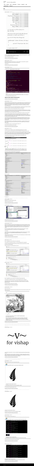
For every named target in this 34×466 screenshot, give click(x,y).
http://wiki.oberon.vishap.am (9, 316)
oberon (25, 389)
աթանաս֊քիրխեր (10, 324)
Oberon (10, 100)
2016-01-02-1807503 (7, 101)
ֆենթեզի (6, 325)
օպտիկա (28, 324)
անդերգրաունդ (16, 324)
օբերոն (7, 59)
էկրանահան (23, 100)
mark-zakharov (27, 323)
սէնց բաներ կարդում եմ (8, 61)
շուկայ (6, 127)
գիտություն (16, 325)
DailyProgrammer (7, 100)
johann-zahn (10, 323)
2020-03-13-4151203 (7, 60)
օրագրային (7, 222)
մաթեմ (20, 389)
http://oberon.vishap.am (21, 352)
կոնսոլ (20, 462)
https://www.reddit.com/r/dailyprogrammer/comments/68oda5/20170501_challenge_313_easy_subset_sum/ (17, 94)
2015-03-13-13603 (7, 239)
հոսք (4, 4)
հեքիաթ (26, 325)
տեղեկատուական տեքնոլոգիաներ (19, 261)
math (7, 390)
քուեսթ (25, 261)
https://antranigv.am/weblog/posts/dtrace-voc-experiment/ (13, 55)
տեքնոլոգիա (8, 66)
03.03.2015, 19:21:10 (19, 293)
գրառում (6, 200)
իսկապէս (16, 238)
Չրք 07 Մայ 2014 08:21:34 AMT (22, 419)
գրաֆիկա (17, 389)
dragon (6, 323)
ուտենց (24, 462)
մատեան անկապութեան (11, 2)
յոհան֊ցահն (9, 325)
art (21, 323)
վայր (26, 4)
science (23, 323)
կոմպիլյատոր (13, 462)
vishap (23, 389)
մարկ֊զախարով (22, 325)
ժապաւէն (7, 4)
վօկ (8, 59)
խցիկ (11, 4)
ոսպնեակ (19, 4)
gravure (16, 323)
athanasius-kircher (19, 323)
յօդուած (13, 59)
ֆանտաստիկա (7, 238)
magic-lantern (13, 323)
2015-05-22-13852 (7, 128)
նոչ (22, 462)
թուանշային (15, 4)
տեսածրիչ (22, 4)
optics (8, 323)
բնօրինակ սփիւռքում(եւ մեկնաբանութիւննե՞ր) (11, 126)
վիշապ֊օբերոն (22, 324)
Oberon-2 (13, 100)
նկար (14, 389)
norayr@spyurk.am (15, 293)
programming (27, 389)
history (25, 323)
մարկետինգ (11, 127)
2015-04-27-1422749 (7, 223)
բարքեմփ (11, 238)
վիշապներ (10, 261)
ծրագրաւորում (11, 389)
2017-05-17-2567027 (7, 67)
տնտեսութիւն (15, 127)
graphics (6, 390)
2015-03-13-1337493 (7, 262)
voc (14, 100)
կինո (18, 325)
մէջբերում (28, 325)
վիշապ (10, 59)
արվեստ (13, 325)
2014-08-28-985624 (7, 391)
